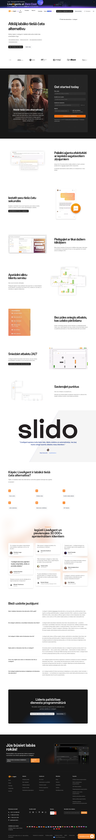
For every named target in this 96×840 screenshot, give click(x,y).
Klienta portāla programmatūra (79, 798)
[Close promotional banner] (94, 2)
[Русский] (79, 826)
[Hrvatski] (53, 826)
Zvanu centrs (12, 496)
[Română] (77, 826)
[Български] (29, 826)
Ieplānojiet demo (34, 760)
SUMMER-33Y (26, 6)
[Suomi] (48, 826)
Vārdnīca (58, 782)
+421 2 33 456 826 (14, 812)
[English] (41, 826)
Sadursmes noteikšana (41, 507)
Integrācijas (10, 788)
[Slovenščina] (84, 826)
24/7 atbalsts (66, 507)
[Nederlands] (67, 826)
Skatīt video (28, 46)
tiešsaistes (55, 611)
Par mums (41, 779)
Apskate (10, 791)
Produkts (27, 10)
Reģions (56, 108)
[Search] (54, 11)
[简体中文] (59, 828)
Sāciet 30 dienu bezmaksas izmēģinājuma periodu (42, 713)
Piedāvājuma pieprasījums (28, 790)
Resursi (33, 10)
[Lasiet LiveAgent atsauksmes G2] (53, 813)
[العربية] (27, 826)
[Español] (44, 826)
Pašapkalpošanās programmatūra (80, 789)
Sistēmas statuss (26, 784)
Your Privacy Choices (60, 837)
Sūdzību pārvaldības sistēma (79, 796)
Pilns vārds (56, 91)
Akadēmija (58, 784)
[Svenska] (86, 826)
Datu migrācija (25, 782)
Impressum (41, 790)
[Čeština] (32, 826)
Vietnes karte (72, 835)
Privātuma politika (58, 835)
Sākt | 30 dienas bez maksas (15, 46)
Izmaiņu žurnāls (25, 787)
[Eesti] (46, 826)
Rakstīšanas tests (59, 790)
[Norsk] (69, 826)
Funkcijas (10, 785)
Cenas (9, 783)
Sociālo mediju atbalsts (68, 496)
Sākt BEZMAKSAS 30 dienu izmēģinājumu (18, 211)
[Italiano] (58, 826)
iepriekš (64, 165)
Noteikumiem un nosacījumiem (71, 119)
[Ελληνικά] (39, 826)
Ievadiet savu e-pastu (59, 97)
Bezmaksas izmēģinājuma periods (64, 11)
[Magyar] (55, 826)
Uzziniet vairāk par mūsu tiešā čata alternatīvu (19, 364)
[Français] (51, 826)
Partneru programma (43, 787)
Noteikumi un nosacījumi (38, 835)
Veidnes (57, 787)
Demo (9, 780)
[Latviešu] (65, 826)
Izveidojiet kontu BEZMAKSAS (70, 116)
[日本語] (60, 826)
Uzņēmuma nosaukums (59, 102)
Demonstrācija (78, 11)
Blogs (57, 779)
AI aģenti (20, 11)
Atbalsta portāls (25, 779)
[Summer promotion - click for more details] (48, 4)
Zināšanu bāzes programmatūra (79, 779)
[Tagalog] (54, 828)
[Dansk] (34, 826)
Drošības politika (49, 835)
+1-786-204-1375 (14, 817)
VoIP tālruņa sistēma (77, 786)
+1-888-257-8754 (14, 815)
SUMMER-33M (14, 6)
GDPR (65, 835)
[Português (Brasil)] (74, 826)
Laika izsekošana (13, 507)
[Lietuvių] (62, 826)
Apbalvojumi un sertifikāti (44, 782)
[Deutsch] (37, 826)
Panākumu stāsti (42, 784)
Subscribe (84, 812)
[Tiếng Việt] (57, 828)
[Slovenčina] (81, 826)
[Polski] (72, 826)
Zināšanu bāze (39, 496)
